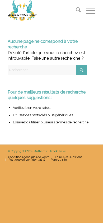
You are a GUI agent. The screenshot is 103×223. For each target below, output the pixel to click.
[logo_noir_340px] (43, 10)
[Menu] (88, 10)
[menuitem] (76, 10)
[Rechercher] (76, 10)
